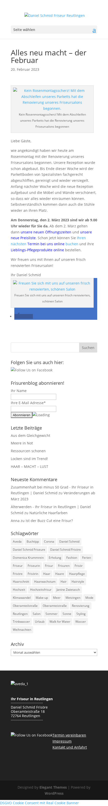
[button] (23, 316)
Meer (57, 597)
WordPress (54, 793)
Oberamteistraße (55, 606)
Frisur (49, 566)
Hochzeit (19, 589)
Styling (81, 614)
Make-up (42, 597)
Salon (36, 614)
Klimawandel (22, 597)
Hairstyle (78, 581)
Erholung (55, 557)
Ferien (86, 557)
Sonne (67, 614)
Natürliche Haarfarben (48, 512)
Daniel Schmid (69, 541)
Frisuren (64, 566)
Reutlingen (20, 614)
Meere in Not (22, 443)
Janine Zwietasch (68, 589)
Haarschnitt (21, 581)
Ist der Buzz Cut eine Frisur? (49, 520)
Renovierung (80, 606)
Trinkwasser (21, 621)
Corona (49, 541)
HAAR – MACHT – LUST (29, 466)
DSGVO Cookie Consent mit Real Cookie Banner (39, 802)
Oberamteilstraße (25, 606)
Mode (89, 597)
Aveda (17, 541)
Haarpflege (77, 574)
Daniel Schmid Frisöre (65, 549)
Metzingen (73, 597)
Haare (59, 574)
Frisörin (33, 574)
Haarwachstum (45, 581)
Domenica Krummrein (28, 557)
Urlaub (39, 621)
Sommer (51, 614)
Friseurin (34, 566)
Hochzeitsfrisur (40, 589)
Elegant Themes (53, 787)
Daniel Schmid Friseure (29, 549)
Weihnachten (22, 629)
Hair (64, 581)
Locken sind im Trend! (29, 458)
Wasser (80, 621)
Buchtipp (33, 541)
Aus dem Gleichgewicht (30, 435)
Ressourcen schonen (28, 450)
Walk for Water (59, 621)
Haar (46, 574)
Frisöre (18, 574)
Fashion (71, 557)
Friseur (18, 566)
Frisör (79, 566)
